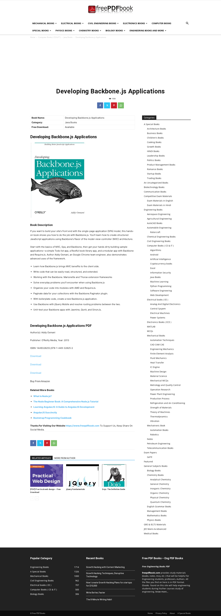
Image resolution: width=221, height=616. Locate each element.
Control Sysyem (158, 308)
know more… (161, 591)
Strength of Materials (161, 407)
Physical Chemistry (159, 497)
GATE (149, 457)
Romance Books (155, 169)
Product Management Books (161, 164)
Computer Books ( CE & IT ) (49, 37)
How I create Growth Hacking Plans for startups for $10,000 (109, 584)
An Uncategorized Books (156, 182)
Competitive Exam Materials (158, 196)
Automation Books (159, 430)
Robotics (154, 434)
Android (154, 254)
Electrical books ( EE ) (157, 299)
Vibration (154, 421)
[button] (187, 23)
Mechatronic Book (156, 425)
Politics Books (154, 160)
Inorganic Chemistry (160, 488)
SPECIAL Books (40, 30)
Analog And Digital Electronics (165, 304)
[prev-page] (32, 498)
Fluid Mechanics (158, 358)
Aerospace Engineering (158, 214)
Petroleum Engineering (158, 443)
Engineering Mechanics (162, 349)
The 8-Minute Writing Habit (99, 599)
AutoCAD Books (154, 223)
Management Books (157, 511)
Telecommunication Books (160, 448)
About (172, 613)
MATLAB (151, 326)
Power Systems (157, 317)
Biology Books (114, 30)
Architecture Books (156, 128)
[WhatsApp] (121, 105)
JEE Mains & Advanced (155, 529)
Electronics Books (134, 23)
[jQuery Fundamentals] (82, 475)
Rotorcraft (155, 232)
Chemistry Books (89, 30)
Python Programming (160, 286)
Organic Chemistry (159, 493)
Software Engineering (161, 290)
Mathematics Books (157, 515)
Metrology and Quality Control (165, 385)
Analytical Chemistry (160, 479)
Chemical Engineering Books (161, 236)
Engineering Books (153, 209)
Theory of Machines (160, 412)
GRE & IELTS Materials (155, 524)
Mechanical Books (43, 23)
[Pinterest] (114, 105)
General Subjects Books (155, 466)
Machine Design (158, 371)
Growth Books (154, 146)
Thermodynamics (159, 416)
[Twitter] (107, 105)
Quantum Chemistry (160, 502)
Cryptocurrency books (161, 263)
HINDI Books (153, 151)
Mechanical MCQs (159, 380)
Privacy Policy (161, 613)
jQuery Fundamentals (75, 489)
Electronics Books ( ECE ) (159, 322)
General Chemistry (159, 484)
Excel (152, 268)
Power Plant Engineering (162, 394)
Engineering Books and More (147, 30)
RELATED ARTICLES (41, 458)
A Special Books (152, 124)
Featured (148, 461)
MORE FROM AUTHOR (64, 458)
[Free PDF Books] (110, 10)
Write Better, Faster (95, 592)
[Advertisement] (110, 63)
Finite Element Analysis (161, 353)
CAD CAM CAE (157, 344)
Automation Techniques (162, 340)
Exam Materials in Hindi (159, 205)
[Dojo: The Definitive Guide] (118, 475)
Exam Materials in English (160, 200)
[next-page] (37, 498)
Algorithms (155, 250)
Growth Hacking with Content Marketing (105, 567)
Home (32, 37)
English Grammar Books (159, 506)
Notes (150, 439)
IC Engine (155, 367)
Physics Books (63, 30)
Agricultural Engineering (159, 218)
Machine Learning (159, 281)
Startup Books (154, 173)
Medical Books (151, 533)
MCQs (150, 331)
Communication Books (155, 191)
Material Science (158, 376)
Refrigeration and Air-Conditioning (167, 403)
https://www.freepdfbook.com (82, 425)
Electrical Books (71, 23)
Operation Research (160, 389)
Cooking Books (154, 142)
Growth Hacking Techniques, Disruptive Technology (105, 575)
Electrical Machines (160, 313)
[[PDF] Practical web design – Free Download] (46, 475)
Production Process (159, 398)
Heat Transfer (157, 362)
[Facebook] (100, 105)
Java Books (68, 37)
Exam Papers (150, 452)
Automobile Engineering (159, 227)
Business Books (155, 133)
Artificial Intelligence (160, 259)
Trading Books (154, 178)
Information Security (160, 272)
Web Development (159, 295)
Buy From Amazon (40, 381)
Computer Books (161, 23)
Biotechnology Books (154, 187)
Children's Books (155, 137)
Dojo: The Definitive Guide (113, 489)
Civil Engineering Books (102, 23)
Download (35, 356)
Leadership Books (156, 155)
